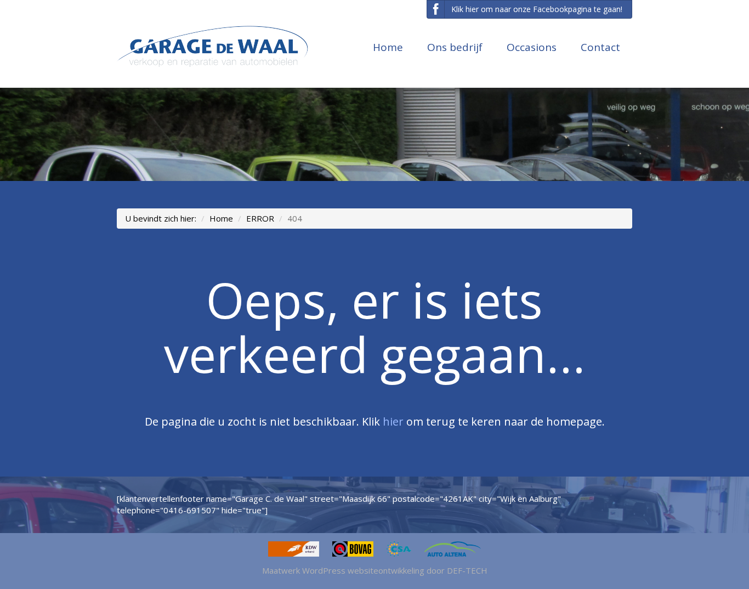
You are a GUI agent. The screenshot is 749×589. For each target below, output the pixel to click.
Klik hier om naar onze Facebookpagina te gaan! (536, 9)
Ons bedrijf (455, 47)
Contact (600, 47)
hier (393, 421)
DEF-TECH (467, 570)
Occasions (532, 47)
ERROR (260, 218)
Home (388, 47)
